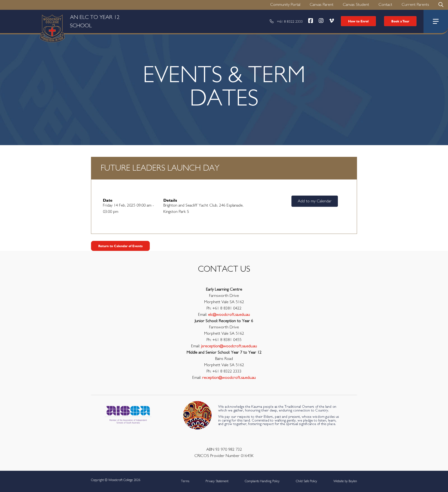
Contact (385, 5)
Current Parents (415, 5)
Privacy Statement (217, 481)
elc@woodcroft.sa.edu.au (229, 315)
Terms (185, 481)
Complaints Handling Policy (262, 481)
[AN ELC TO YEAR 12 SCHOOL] (20, 21)
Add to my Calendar (315, 201)
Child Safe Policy (306, 481)
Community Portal (285, 5)
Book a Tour (400, 21)
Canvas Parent (321, 5)
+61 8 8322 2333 (290, 21)
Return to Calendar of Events (120, 245)
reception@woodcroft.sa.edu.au (229, 378)
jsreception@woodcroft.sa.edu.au (229, 346)
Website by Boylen (345, 481)
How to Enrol (358, 21)
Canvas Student (356, 5)
